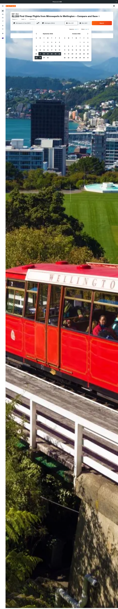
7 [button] (76, 46)
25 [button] (55, 54)
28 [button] (40, 57)
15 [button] (44, 50)
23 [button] (48, 54)
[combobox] (15, 19)
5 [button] (59, 42)
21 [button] (40, 54)
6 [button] (36, 46)
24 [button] (51, 54)
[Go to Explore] (3, 25)
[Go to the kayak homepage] (11, 6)
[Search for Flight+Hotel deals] (3, 21)
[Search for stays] (3, 14)
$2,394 (15, 16)
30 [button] (48, 57)
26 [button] (59, 54)
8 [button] (80, 46)
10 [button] (51, 46)
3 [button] (51, 42)
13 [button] (36, 50)
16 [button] (47, 50)
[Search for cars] (3, 17)
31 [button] (87, 57)
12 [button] (59, 46)
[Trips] (3, 33)
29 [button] (44, 57)
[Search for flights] (3, 11)
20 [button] (36, 54)
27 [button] (36, 57)
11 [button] (55, 46)
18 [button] (55, 50)
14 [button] (40, 50)
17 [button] (51, 50)
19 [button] (59, 50)
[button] (116, 2)
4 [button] (55, 42)
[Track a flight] (3, 29)
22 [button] (44, 54)
